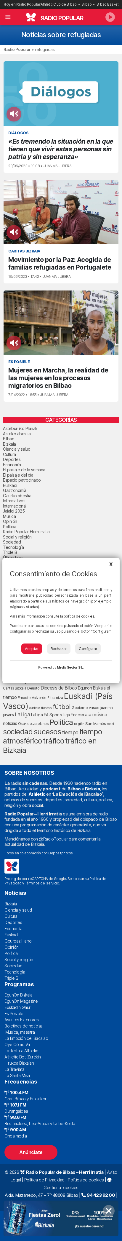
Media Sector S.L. (70, 667)
